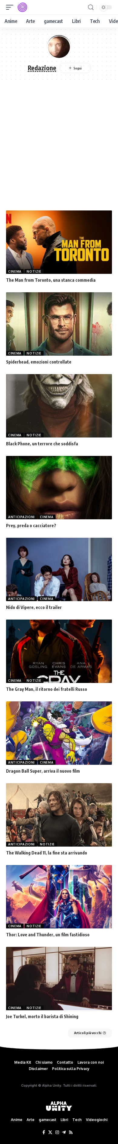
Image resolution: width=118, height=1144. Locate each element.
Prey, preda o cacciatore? (31, 525)
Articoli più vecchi (87, 1033)
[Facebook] (44, 1132)
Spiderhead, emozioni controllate (38, 361)
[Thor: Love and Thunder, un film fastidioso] (59, 896)
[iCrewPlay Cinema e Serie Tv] (22, 7)
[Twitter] (50, 1132)
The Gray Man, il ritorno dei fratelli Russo (46, 689)
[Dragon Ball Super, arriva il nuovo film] (59, 733)
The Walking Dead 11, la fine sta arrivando (46, 852)
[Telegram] (64, 1132)
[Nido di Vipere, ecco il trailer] (59, 569)
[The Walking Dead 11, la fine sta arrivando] (59, 815)
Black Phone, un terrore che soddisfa (42, 443)
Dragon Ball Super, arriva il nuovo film (43, 771)
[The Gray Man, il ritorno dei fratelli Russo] (59, 651)
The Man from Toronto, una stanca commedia (51, 280)
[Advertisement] (59, 148)
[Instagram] (57, 1132)
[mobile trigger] (11, 7)
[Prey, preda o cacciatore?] (59, 487)
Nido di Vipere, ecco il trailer (34, 607)
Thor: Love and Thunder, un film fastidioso (48, 934)
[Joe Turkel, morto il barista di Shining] (59, 978)
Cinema (14, 271)
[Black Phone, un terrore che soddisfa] (59, 405)
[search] (91, 7)
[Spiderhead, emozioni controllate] (59, 324)
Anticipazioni (21, 517)
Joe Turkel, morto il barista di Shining (42, 1016)
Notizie (34, 271)
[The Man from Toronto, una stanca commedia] (59, 242)
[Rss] (70, 1132)
